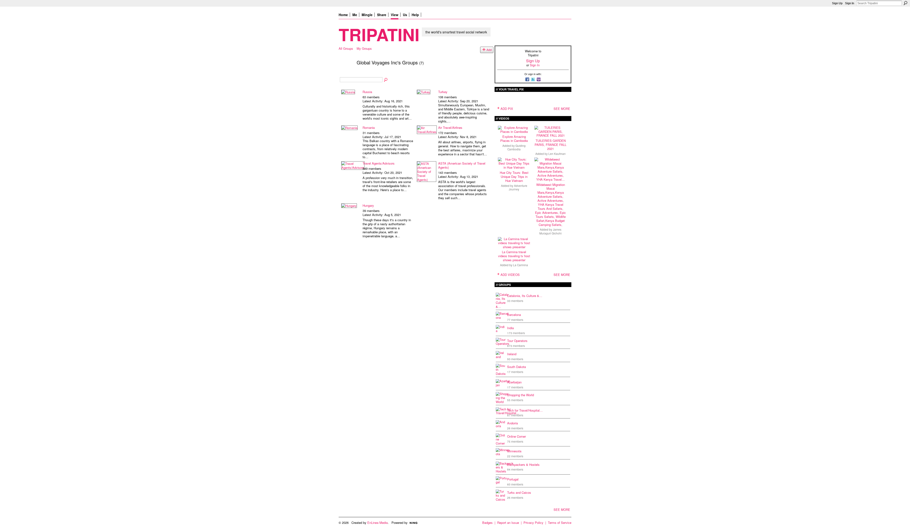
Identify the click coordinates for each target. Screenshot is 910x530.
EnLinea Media (377, 522)
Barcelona (514, 314)
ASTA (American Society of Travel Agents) (461, 165)
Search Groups (386, 80)
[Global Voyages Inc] (346, 72)
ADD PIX (506, 108)
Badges (487, 522)
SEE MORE (562, 108)
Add (489, 50)
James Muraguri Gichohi (550, 231)
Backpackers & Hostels (523, 464)
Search (905, 3)
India (510, 328)
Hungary (368, 205)
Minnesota (514, 451)
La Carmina (520, 265)
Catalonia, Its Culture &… (524, 295)
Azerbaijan (514, 382)
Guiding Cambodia (516, 147)
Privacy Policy (533, 522)
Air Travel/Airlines (450, 127)
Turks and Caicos (519, 492)
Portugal (513, 479)
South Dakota (516, 366)
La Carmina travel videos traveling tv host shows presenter (514, 256)
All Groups (346, 48)
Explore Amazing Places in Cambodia (514, 138)
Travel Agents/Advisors (379, 163)
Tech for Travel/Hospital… (525, 410)
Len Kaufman (557, 154)
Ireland (511, 354)
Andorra (512, 423)
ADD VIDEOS (510, 274)
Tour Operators (517, 340)
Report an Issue (508, 522)
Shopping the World (520, 395)
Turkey (442, 92)
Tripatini (379, 34)
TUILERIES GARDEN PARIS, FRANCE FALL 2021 (550, 144)
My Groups (364, 48)
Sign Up (837, 3)
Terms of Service (559, 522)
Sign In (849, 3)
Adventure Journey (518, 187)
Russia (367, 92)
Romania (369, 127)
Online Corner (516, 436)
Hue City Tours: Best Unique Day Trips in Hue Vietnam (514, 176)
